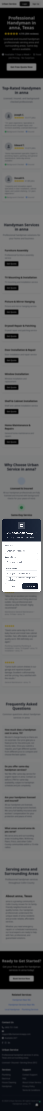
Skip (13, 586)
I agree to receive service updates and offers (21, 579)
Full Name (9, 545)
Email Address (10, 557)
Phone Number (11, 568)
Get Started (30, 586)
